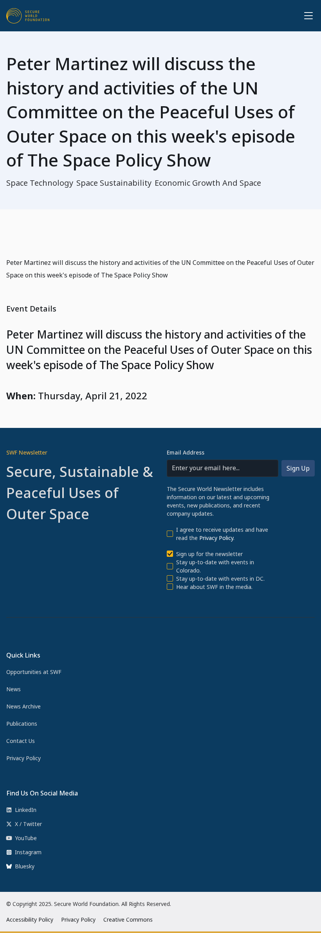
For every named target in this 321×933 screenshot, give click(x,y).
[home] (27, 16)
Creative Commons (128, 919)
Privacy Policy (216, 538)
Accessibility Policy (29, 919)
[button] (307, 15)
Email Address (185, 452)
